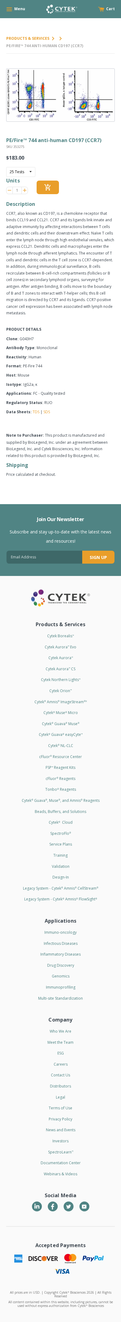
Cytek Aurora (60, 657)
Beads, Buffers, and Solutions (60, 811)
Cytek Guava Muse (60, 723)
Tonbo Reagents (60, 789)
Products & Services (27, 38)
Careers (61, 1064)
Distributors (60, 1086)
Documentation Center (61, 1162)
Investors (60, 1141)
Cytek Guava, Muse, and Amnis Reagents (61, 800)
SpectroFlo (60, 833)
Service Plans (60, 844)
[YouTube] (84, 1206)
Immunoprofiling (60, 987)
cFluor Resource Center (60, 756)
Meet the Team (60, 1042)
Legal (60, 1097)
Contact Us (60, 1075)
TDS (36, 411)
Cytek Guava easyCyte (61, 734)
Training (60, 855)
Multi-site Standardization (60, 998)
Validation (60, 866)
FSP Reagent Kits (60, 767)
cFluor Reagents (60, 778)
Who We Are (60, 1031)
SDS (46, 411)
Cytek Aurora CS (60, 668)
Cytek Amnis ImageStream (60, 701)
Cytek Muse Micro (60, 712)
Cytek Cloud (61, 822)
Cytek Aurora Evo (60, 647)
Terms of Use (60, 1108)
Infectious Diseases (61, 943)
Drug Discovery (60, 965)
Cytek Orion (60, 690)
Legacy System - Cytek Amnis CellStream (60, 888)
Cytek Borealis (60, 636)
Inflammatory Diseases (60, 954)
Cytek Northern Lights (60, 679)
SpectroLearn (60, 1152)
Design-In (60, 877)
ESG (60, 1053)
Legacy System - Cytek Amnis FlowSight (60, 899)
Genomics (60, 976)
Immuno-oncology (60, 932)
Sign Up (98, 557)
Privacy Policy (60, 1119)
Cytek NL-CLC (60, 745)
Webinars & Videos (60, 1174)
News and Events (60, 1129)
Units (13, 180)
